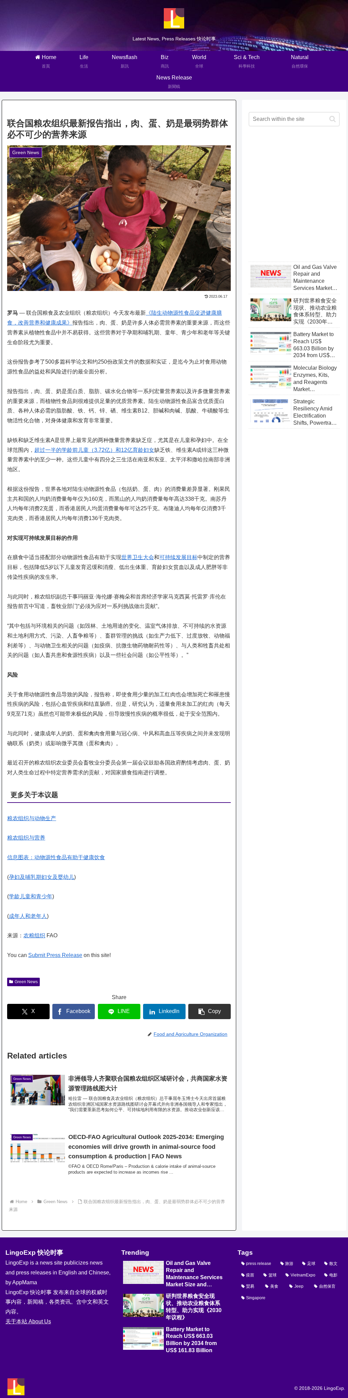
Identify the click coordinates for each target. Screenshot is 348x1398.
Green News (26, 981)
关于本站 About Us (28, 1321)
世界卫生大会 (137, 557)
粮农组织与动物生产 (31, 818)
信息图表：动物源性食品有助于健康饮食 (56, 857)
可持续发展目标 (178, 557)
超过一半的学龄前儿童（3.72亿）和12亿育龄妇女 (94, 450)
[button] (209, 1011)
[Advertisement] (294, 199)
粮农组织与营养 (26, 838)
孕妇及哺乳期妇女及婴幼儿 (41, 877)
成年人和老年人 (28, 916)
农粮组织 (34, 935)
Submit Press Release (55, 955)
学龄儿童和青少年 (30, 896)
